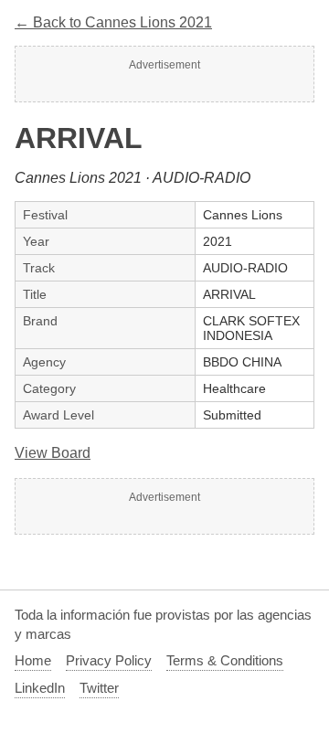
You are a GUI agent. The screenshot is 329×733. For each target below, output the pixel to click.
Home (33, 660)
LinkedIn (40, 688)
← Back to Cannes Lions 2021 (113, 22)
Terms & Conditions (224, 660)
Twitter (99, 688)
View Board (52, 453)
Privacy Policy (109, 660)
